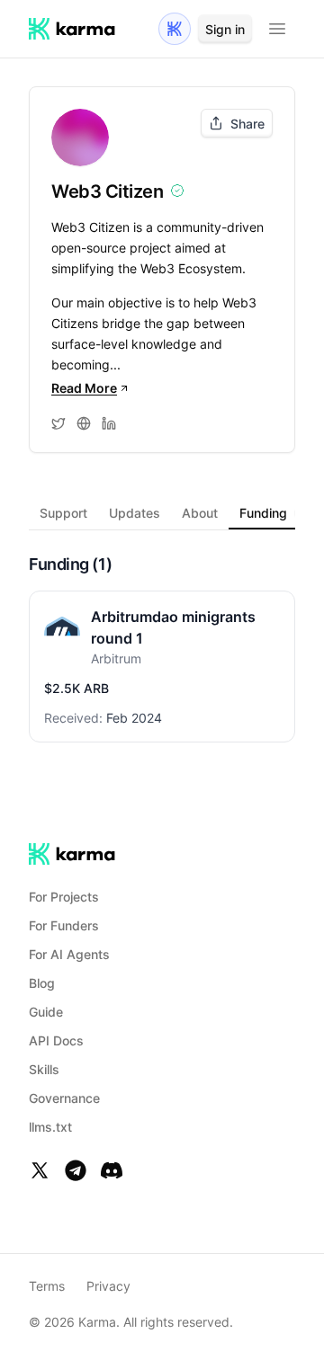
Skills (44, 1069)
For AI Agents (69, 954)
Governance (64, 1098)
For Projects (64, 896)
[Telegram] (75, 1170)
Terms (47, 1285)
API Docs (56, 1040)
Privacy (108, 1285)
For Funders (64, 925)
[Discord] (111, 1170)
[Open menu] (277, 29)
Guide (46, 1011)
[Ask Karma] (174, 29)
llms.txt (50, 1126)
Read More (84, 388)
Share (247, 123)
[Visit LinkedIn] (109, 423)
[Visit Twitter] (58, 423)
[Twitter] (39, 1170)
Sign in (225, 29)
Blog (42, 983)
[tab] (63, 512)
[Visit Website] (83, 423)
